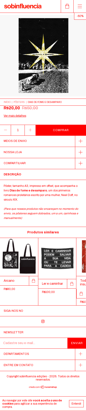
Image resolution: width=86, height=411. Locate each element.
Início (7, 102)
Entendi (76, 403)
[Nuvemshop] (43, 387)
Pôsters (19, 102)
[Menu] (79, 6)
